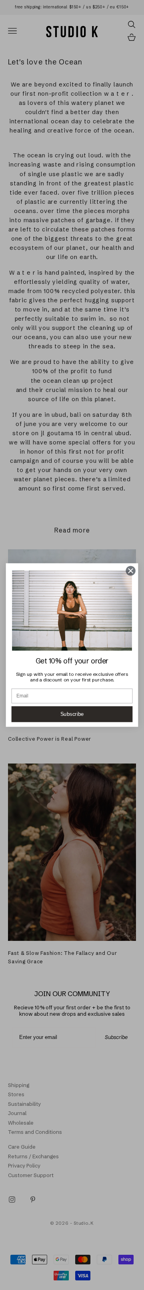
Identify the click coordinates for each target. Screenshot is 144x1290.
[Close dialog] (131, 571)
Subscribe (72, 714)
